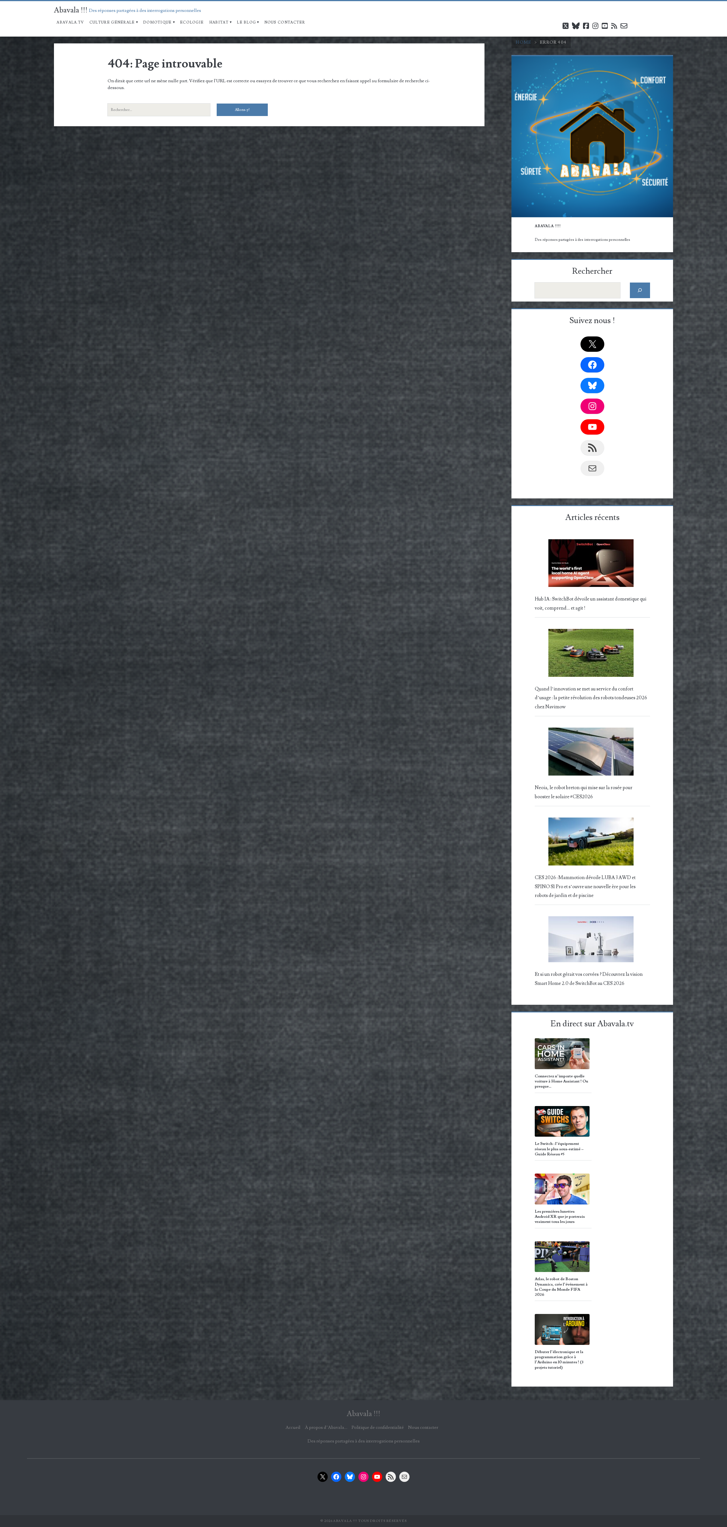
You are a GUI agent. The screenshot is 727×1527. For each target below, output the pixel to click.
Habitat (219, 22)
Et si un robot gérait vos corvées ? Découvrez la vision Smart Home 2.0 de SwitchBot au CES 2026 (589, 978)
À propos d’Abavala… (326, 1427)
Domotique (157, 22)
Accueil (292, 1427)
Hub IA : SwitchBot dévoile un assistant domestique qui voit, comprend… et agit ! (590, 603)
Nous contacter (284, 22)
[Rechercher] (640, 290)
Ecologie (192, 22)
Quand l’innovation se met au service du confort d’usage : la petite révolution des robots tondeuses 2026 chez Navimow (591, 698)
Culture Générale (112, 22)
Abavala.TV (70, 22)
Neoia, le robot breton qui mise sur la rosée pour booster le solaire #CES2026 (583, 792)
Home (523, 42)
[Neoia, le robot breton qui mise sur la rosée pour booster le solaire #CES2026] (591, 753)
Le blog (246, 22)
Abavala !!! (70, 10)
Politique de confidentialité (378, 1427)
